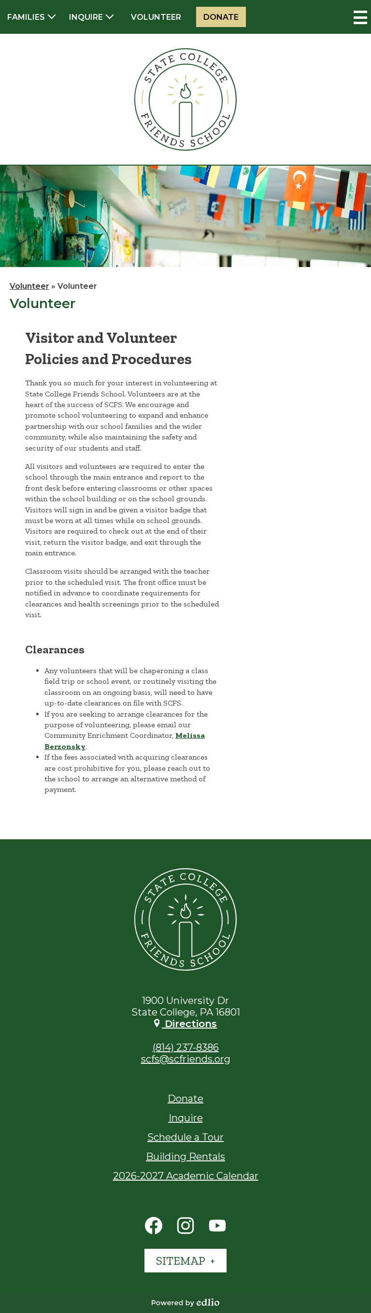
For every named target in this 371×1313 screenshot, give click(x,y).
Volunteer (156, 17)
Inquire (186, 1118)
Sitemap (181, 1261)
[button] (31, 16)
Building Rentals (185, 1156)
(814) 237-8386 (186, 1047)
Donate (221, 17)
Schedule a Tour (185, 1137)
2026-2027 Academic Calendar (185, 1176)
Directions (189, 1024)
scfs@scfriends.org (185, 1059)
